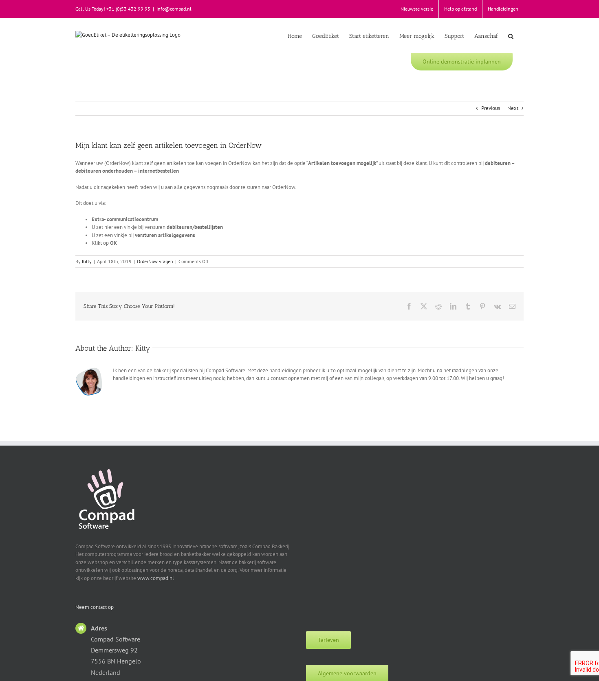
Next (512, 108)
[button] (510, 35)
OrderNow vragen (155, 261)
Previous (490, 108)
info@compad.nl (174, 9)
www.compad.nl (155, 578)
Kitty (87, 261)
